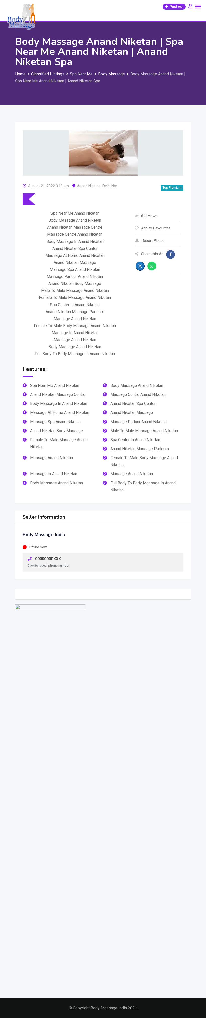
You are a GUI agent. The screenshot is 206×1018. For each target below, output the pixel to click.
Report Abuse (153, 240)
